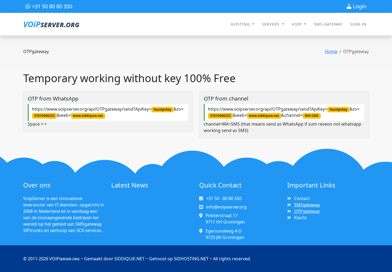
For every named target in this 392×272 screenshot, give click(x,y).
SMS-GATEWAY (328, 24)
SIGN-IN (358, 24)
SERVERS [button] (271, 24)
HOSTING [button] (241, 24)
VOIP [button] (297, 24)
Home (331, 51)
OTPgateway (307, 211)
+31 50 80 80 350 (51, 6)
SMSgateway (307, 205)
